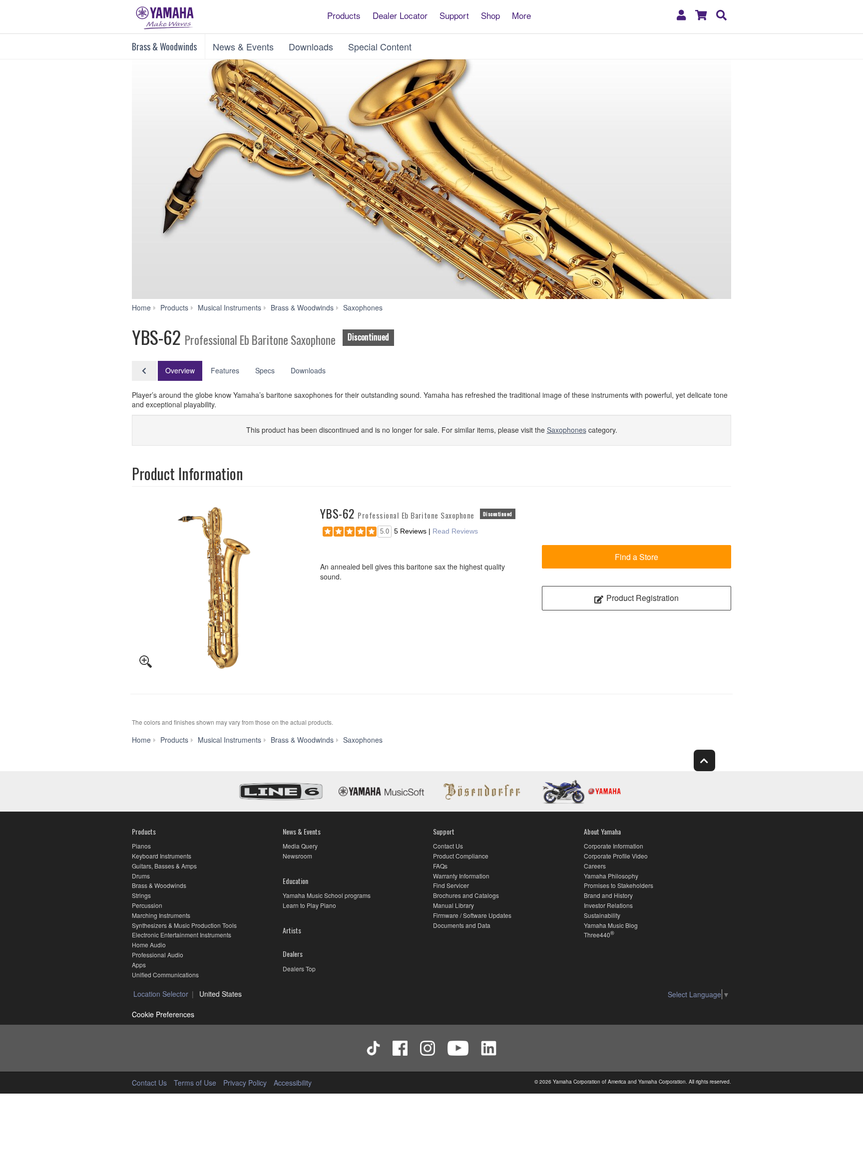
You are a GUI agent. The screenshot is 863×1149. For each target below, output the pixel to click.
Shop (490, 14)
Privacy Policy (245, 1083)
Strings (141, 895)
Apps (139, 964)
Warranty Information (461, 875)
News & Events (243, 46)
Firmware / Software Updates (472, 915)
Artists (292, 930)
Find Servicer (451, 885)
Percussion (147, 905)
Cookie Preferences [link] (163, 1014)
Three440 (597, 934)
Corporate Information (613, 846)
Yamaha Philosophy (611, 875)
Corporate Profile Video (616, 856)
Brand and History (608, 895)
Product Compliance (460, 856)
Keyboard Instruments (161, 856)
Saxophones (566, 430)
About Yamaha (602, 831)
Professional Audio (157, 954)
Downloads (311, 46)
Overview (180, 370)
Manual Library (453, 905)
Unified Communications (165, 974)
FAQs (440, 866)
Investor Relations (608, 905)
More (521, 14)
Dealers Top (299, 968)
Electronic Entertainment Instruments (181, 934)
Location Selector (160, 994)
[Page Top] (704, 760)
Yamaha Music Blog (611, 925)
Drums (141, 875)
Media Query (300, 846)
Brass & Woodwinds (164, 46)
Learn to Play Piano (309, 905)
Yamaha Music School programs (327, 895)
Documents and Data (461, 925)
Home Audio (149, 944)
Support (454, 14)
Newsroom (297, 856)
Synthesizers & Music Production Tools (184, 925)
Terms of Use (195, 1083)
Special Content (380, 46)
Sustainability (602, 915)
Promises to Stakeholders (618, 885)
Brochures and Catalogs (466, 895)
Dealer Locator (400, 14)
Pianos (141, 846)
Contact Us (448, 846)
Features (225, 370)
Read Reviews (455, 531)
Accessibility (293, 1083)
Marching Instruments (161, 915)
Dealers (293, 953)
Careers (595, 866)
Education (295, 880)
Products (344, 14)
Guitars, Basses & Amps (164, 866)
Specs (265, 370)
